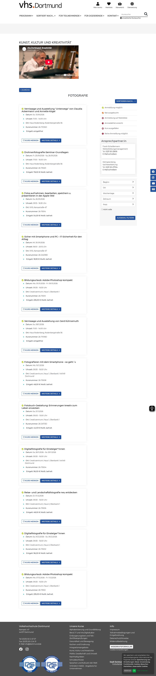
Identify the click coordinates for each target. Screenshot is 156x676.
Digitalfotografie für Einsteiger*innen (44, 449)
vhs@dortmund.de (33, 644)
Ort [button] (104, 188)
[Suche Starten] (146, 14)
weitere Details (50, 140)
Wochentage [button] (108, 193)
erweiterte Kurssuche (131, 18)
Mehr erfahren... (143, 671)
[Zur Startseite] (40, 4)
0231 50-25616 (111, 151)
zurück (26, 90)
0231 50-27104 (111, 167)
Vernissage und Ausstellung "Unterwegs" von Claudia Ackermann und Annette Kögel (52, 110)
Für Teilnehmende (69, 16)
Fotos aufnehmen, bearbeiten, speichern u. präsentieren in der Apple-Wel (46, 194)
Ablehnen (127, 671)
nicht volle (107, 209)
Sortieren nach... (125, 101)
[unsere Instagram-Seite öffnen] (27, 649)
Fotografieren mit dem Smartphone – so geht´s (50, 362)
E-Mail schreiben (110, 154)
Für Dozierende (93, 16)
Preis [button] (105, 205)
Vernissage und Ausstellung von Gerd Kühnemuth (51, 321)
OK (134, 671)
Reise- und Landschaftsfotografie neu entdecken (50, 492)
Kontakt (112, 16)
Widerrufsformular (121, 647)
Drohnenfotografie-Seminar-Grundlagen (46, 152)
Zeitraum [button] (107, 199)
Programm (25, 16)
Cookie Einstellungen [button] (119, 650)
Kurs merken (31, 140)
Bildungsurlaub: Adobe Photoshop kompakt (48, 280)
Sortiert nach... (45, 16)
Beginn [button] (106, 182)
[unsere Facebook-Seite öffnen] (20, 649)
